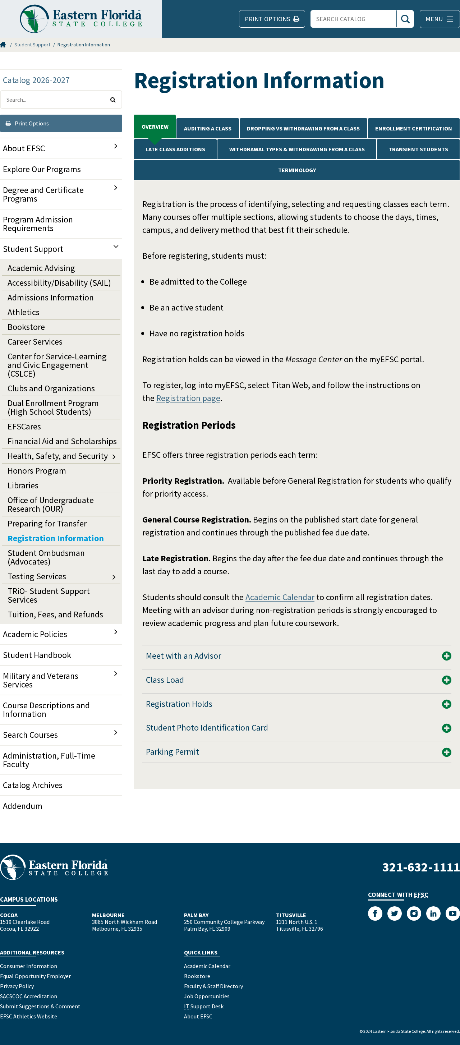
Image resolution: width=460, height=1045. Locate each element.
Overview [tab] (155, 126)
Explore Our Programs (42, 169)
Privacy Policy (17, 986)
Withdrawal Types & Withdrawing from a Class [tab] (297, 149)
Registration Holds (180, 703)
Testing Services (37, 576)
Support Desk (204, 1006)
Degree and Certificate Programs (43, 194)
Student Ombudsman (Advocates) (46, 557)
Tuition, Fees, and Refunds (55, 614)
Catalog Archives (33, 785)
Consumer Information (28, 966)
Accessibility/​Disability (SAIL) (59, 282)
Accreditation (28, 996)
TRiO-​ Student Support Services (49, 595)
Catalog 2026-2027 (36, 80)
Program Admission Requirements (38, 224)
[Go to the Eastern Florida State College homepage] (54, 867)
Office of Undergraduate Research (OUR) (51, 504)
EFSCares (24, 426)
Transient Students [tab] (418, 149)
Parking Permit (172, 751)
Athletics (24, 312)
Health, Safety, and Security (58, 455)
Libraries (23, 485)
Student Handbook (37, 654)
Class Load (165, 679)
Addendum (22, 805)
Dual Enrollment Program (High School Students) (53, 407)
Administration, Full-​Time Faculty (49, 760)
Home (3, 44)
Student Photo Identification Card (207, 727)
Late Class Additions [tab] (175, 149)
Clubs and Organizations (51, 388)
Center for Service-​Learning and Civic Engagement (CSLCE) (57, 365)
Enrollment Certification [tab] (413, 128)
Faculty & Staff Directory (213, 986)
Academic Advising (41, 267)
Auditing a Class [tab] (207, 128)
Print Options (31, 123)
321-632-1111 (421, 867)
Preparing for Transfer (47, 523)
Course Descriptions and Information (46, 709)
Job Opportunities (207, 996)
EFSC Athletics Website (28, 1016)
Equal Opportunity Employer (35, 976)
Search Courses (30, 734)
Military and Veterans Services (40, 680)
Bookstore (26, 326)
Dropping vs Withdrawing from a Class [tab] (303, 128)
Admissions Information (51, 297)
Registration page (188, 398)
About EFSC (24, 148)
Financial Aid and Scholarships (62, 441)
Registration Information (56, 538)
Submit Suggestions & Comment (40, 1006)
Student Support (32, 44)
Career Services (35, 341)
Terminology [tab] (297, 170)
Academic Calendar (279, 597)
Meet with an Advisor (183, 655)
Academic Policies (35, 634)
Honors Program (37, 470)
